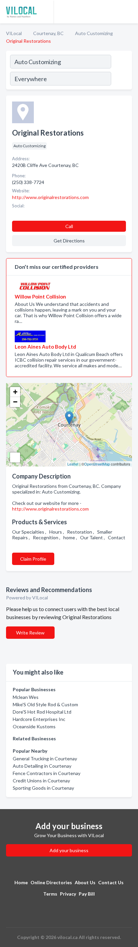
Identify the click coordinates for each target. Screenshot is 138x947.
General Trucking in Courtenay (45, 758)
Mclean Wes (26, 697)
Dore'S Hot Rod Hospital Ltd (42, 712)
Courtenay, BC (48, 33)
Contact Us (111, 882)
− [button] (15, 402)
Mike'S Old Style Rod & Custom (45, 704)
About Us (85, 882)
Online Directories (51, 882)
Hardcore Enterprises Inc (39, 719)
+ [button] (15, 392)
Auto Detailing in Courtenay (42, 766)
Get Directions (69, 240)
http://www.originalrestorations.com (50, 509)
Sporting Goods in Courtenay (43, 788)
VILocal (14, 33)
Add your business (69, 850)
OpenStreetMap (97, 463)
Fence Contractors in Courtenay (46, 773)
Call (69, 226)
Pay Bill (87, 894)
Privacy (68, 894)
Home (21, 882)
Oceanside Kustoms (34, 726)
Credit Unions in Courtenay (41, 780)
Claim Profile (33, 559)
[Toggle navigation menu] (129, 11)
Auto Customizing (94, 33)
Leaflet (72, 463)
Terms (50, 894)
